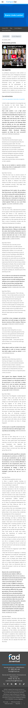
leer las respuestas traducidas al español (13, 99)
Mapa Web (18, 703)
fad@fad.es (14, 671)
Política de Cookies (9, 703)
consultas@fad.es (14, 681)
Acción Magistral (16, 36)
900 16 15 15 (14, 679)
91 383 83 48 (14, 669)
